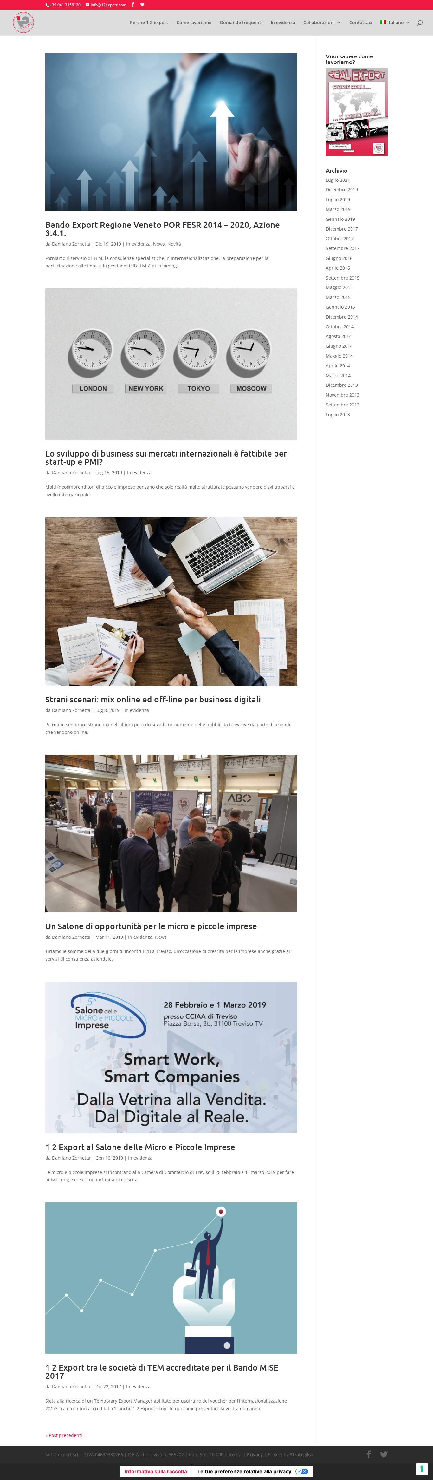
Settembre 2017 (342, 248)
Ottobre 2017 (340, 238)
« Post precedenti (63, 1435)
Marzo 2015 (338, 297)
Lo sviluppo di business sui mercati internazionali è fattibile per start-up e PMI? (166, 457)
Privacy (255, 1454)
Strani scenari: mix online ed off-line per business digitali (153, 699)
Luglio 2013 (338, 414)
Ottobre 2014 (340, 327)
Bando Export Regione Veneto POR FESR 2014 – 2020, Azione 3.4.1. (162, 228)
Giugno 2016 (339, 258)
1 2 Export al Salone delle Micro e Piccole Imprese (140, 1146)
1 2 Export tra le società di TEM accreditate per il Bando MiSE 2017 (161, 1371)
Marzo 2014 (338, 375)
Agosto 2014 (339, 336)
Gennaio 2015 (340, 307)
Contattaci (360, 22)
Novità (174, 244)
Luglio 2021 (338, 180)
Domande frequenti (241, 22)
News (159, 244)
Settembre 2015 (342, 278)
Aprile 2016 (338, 268)
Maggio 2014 (339, 356)
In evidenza (283, 22)
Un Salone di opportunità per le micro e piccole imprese (151, 926)
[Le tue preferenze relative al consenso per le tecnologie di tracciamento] (422, 1469)
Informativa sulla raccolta (156, 1471)
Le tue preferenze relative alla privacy (244, 1471)
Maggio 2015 (339, 287)
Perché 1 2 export (149, 22)
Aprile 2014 (338, 366)
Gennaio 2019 (340, 219)
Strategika (301, 1454)
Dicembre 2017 (342, 229)
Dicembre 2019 (342, 190)
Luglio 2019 (338, 199)
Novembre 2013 (342, 395)
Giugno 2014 (339, 346)
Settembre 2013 (342, 405)
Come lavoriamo (194, 22)
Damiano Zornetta (71, 244)
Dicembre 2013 (342, 385)
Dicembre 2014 (342, 317)
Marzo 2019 (338, 209)
